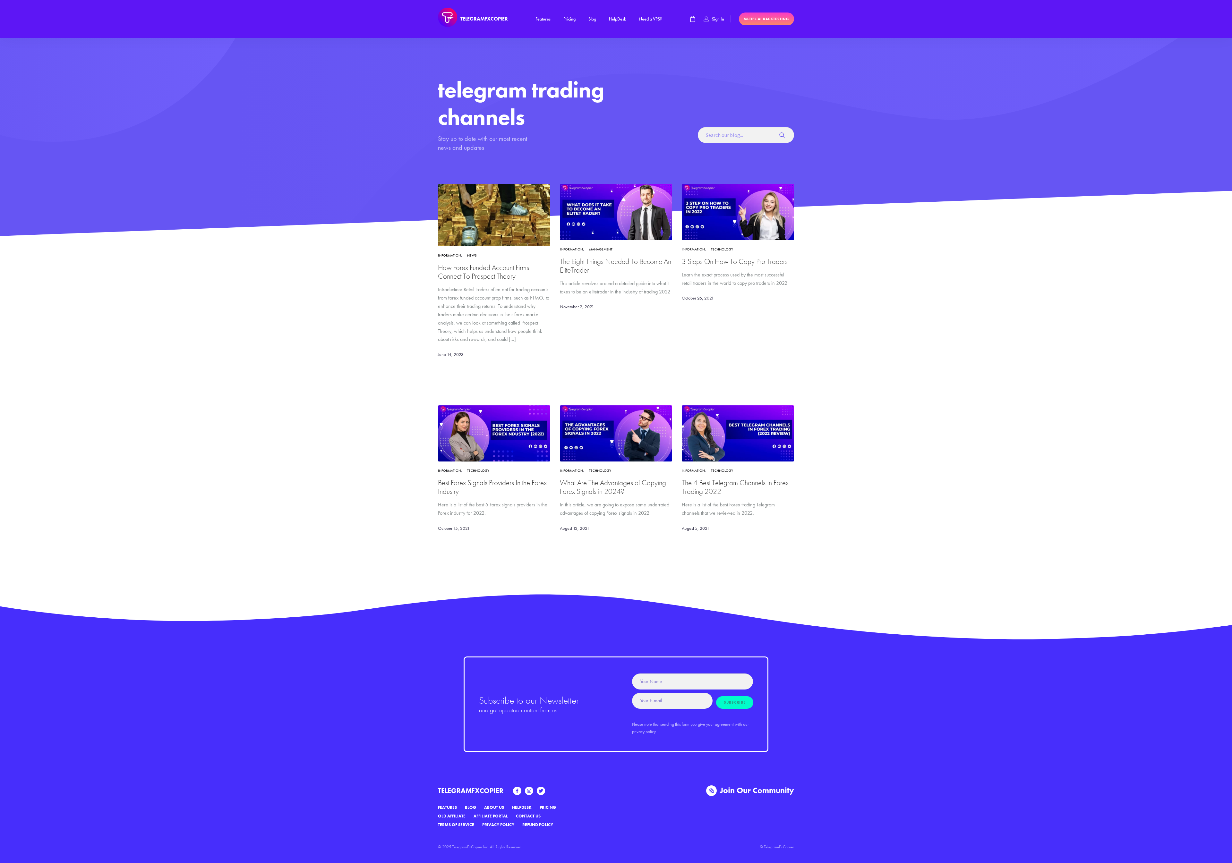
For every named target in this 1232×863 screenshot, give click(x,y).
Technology (722, 249)
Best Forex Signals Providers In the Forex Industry (492, 487)
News (472, 255)
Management (600, 249)
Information (449, 255)
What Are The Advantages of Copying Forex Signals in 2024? (613, 487)
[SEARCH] (784, 135)
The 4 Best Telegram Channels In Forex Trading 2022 (735, 487)
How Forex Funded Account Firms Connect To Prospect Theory (483, 272)
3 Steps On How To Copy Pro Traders (735, 261)
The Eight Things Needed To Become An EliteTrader (615, 266)
